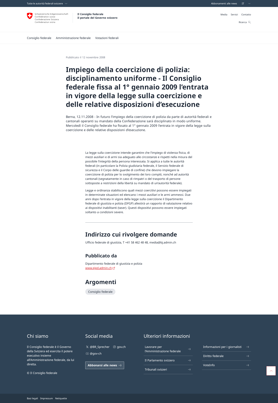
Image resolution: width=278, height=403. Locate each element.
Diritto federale (213, 356)
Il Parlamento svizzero (160, 360)
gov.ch (121, 347)
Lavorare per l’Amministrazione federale (163, 349)
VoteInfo (209, 365)
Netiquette (61, 398)
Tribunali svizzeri (156, 369)
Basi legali (32, 398)
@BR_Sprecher (99, 347)
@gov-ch (95, 353)
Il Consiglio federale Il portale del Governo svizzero (97, 15)
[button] (39, 38)
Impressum (46, 398)
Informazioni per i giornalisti (222, 347)
